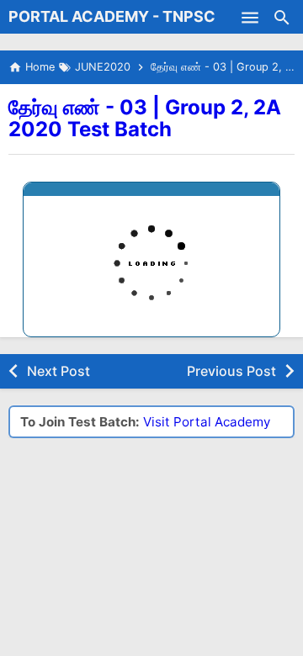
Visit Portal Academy (206, 422)
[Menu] (250, 17)
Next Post (58, 370)
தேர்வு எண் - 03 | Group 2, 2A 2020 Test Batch (144, 118)
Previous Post (231, 370)
